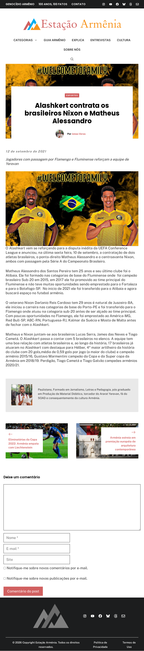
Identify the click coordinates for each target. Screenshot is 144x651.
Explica (78, 40)
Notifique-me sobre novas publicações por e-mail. (47, 578)
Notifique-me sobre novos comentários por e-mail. (47, 568)
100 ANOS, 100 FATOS (53, 4)
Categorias (23, 40)
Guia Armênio (55, 40)
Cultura (123, 40)
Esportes (72, 95)
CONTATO (78, 4)
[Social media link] (103, 4)
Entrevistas (100, 40)
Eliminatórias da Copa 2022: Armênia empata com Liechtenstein (23, 443)
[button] (72, 59)
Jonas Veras (79, 133)
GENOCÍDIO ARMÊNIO (20, 4)
